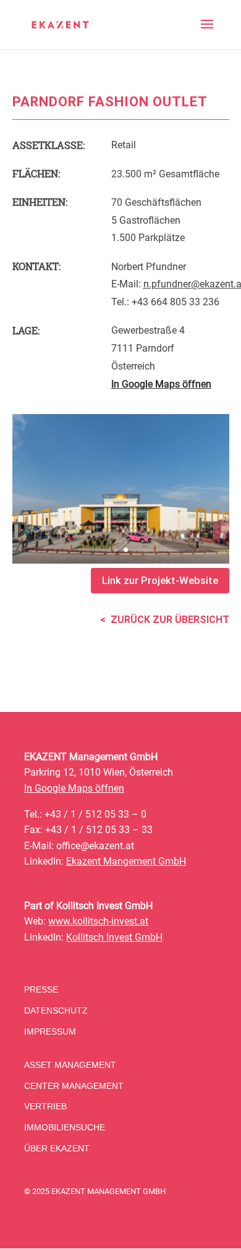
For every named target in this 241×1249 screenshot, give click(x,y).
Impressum (50, 1031)
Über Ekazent (57, 1148)
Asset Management (70, 1065)
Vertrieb (45, 1106)
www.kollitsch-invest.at (98, 921)
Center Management (74, 1086)
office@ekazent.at (95, 846)
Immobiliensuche (64, 1127)
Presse (41, 989)
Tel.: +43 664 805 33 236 (165, 302)
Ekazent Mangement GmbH (126, 861)
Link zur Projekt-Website (160, 580)
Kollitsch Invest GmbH (114, 937)
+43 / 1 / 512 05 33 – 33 (99, 830)
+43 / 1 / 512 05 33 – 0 (95, 814)
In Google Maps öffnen (74, 788)
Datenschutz (56, 1010)
